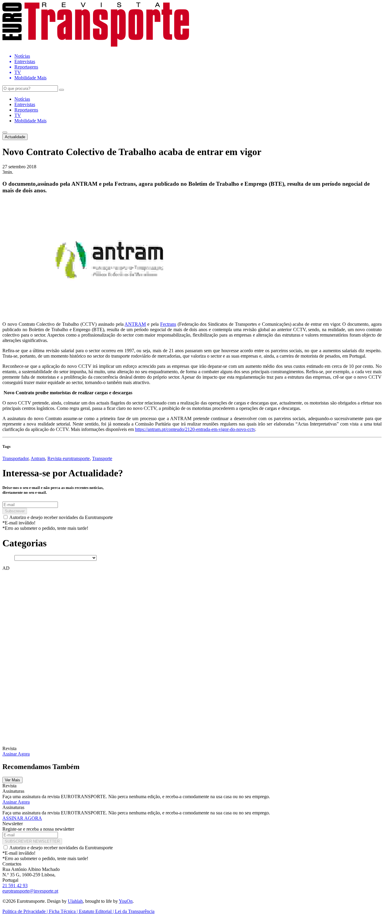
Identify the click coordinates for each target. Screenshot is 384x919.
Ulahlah (75, 901)
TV (17, 115)
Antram (38, 458)
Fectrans (168, 324)
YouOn (126, 901)
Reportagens (26, 109)
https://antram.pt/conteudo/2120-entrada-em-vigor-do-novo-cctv (195, 429)
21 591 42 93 (15, 885)
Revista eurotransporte (68, 458)
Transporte (102, 458)
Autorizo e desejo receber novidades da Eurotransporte (61, 517)
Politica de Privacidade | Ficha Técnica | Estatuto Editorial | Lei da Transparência (78, 911)
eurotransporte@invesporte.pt (30, 890)
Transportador (15, 458)
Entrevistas (24, 104)
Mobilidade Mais (30, 120)
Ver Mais (12, 780)
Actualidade (15, 137)
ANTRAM (135, 324)
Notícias (22, 99)
